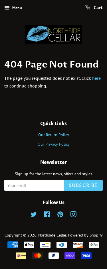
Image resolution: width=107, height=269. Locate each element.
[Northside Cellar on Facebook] (47, 215)
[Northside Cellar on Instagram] (73, 215)
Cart (98, 8)
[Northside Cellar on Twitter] (34, 215)
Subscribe (83, 185)
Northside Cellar (52, 235)
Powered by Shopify (85, 235)
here (96, 78)
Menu (16, 7)
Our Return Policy (53, 134)
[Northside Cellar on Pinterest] (60, 215)
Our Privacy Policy (54, 144)
